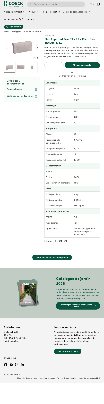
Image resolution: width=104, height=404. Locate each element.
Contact (30, 19)
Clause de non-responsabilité (89, 378)
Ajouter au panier (82, 65)
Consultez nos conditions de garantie (52, 257)
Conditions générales (47, 378)
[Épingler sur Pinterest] (65, 241)
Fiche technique (22, 89)
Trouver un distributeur (72, 76)
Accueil (6, 32)
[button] (92, 4)
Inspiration (55, 11)
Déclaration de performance (22, 96)
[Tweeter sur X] (55, 241)
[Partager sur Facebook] (60, 241)
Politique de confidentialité (66, 378)
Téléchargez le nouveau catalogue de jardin (78, 305)
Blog (45, 11)
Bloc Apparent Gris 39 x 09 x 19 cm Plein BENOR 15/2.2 (27, 32)
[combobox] (56, 4)
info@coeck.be (11, 341)
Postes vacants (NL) (13, 19)
